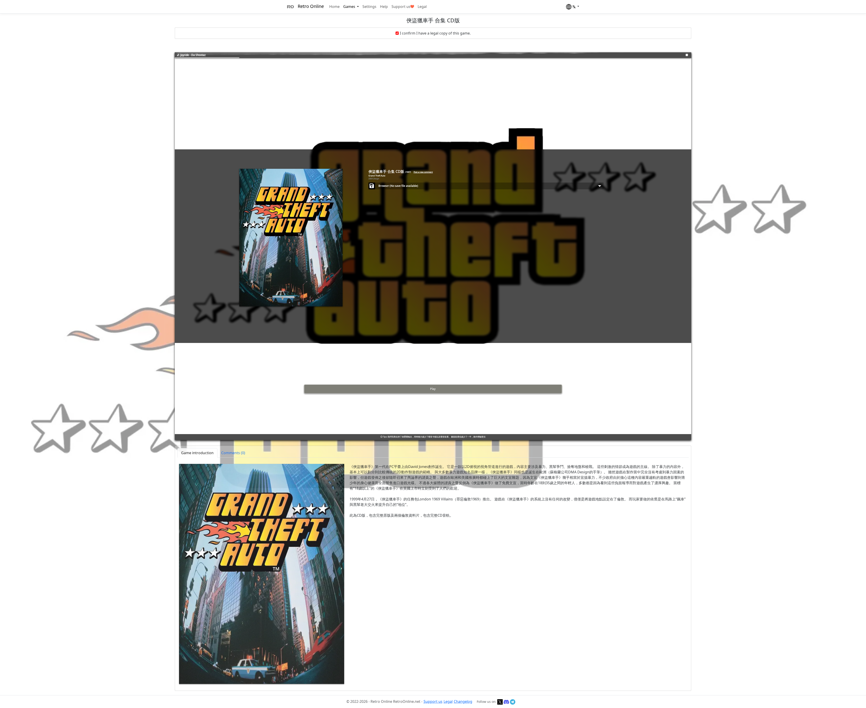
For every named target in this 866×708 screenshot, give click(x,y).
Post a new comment (423, 172)
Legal (422, 6)
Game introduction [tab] (197, 452)
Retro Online (311, 6)
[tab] (233, 453)
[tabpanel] (433, 574)
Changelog (463, 701)
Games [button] (349, 6)
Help (384, 6)
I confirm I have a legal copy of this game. (435, 33)
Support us (401, 6)
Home (334, 6)
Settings (369, 6)
